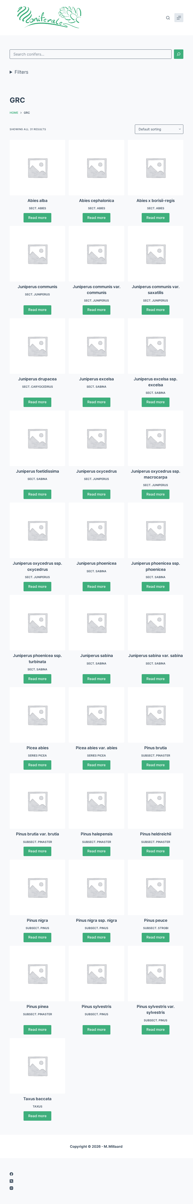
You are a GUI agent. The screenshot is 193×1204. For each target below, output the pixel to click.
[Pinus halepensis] (96, 801)
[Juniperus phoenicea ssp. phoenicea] (155, 530)
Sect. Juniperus (37, 294)
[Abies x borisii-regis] (155, 167)
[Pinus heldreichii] (155, 801)
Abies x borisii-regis (156, 200)
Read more (37, 217)
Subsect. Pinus (37, 928)
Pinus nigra (37, 920)
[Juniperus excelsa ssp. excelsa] (155, 346)
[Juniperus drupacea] (37, 346)
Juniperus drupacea (37, 379)
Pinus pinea (37, 1006)
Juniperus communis (37, 286)
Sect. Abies (37, 208)
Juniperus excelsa (96, 379)
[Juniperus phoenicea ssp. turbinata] (37, 622)
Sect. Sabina (96, 386)
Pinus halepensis (97, 834)
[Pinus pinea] (37, 973)
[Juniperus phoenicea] (96, 530)
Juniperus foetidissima (37, 471)
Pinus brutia (155, 747)
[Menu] (178, 17)
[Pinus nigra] (37, 887)
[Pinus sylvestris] (96, 973)
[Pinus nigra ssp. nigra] (96, 887)
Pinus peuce (155, 920)
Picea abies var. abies (96, 747)
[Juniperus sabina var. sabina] (155, 622)
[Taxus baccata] (37, 1066)
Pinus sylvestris (96, 1006)
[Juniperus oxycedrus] (96, 438)
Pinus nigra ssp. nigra (96, 920)
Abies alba (38, 200)
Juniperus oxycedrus (96, 471)
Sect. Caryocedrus (37, 386)
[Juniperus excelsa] (96, 346)
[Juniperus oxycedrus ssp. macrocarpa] (155, 438)
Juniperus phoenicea (96, 563)
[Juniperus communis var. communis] (96, 254)
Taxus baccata (37, 1098)
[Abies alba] (37, 167)
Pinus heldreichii (155, 834)
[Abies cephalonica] (96, 167)
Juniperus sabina (96, 655)
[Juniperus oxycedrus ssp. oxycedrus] (37, 530)
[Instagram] (96, 1188)
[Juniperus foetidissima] (37, 438)
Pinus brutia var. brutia (37, 834)
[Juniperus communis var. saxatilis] (155, 254)
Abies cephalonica (96, 200)
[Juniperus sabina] (96, 622)
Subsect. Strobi (155, 928)
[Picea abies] (37, 715)
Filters (21, 72)
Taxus (37, 1106)
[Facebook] (96, 1174)
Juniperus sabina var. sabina (155, 655)
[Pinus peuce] (155, 887)
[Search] (168, 18)
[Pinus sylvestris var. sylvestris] (155, 973)
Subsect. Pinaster (155, 755)
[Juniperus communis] (37, 254)
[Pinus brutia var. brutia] (37, 801)
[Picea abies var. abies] (96, 715)
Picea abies (37, 747)
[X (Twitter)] (96, 1181)
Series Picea (37, 755)
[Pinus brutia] (155, 715)
